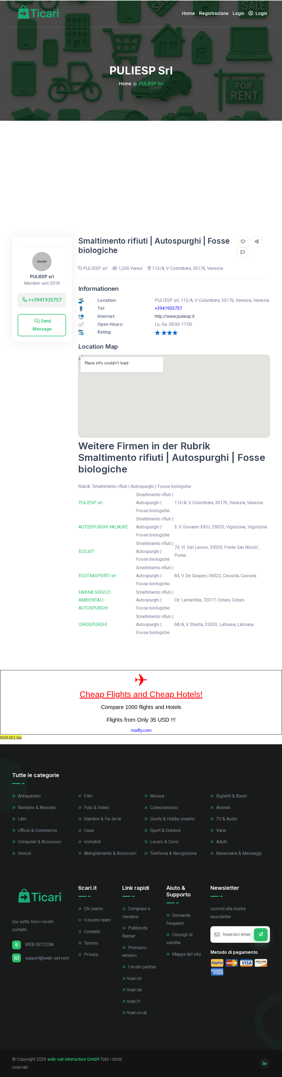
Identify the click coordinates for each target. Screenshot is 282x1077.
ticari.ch (134, 978)
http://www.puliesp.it (174, 316)
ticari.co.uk (137, 1012)
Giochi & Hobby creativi (172, 818)
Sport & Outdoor (165, 830)
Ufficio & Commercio (37, 830)
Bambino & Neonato (36, 807)
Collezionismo (163, 807)
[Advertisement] (141, 162)
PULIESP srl (42, 276)
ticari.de (134, 989)
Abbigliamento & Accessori (109, 853)
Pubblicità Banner (134, 932)
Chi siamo (93, 908)
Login (238, 13)
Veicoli (24, 853)
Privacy (90, 954)
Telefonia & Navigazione (173, 853)
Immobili (92, 841)
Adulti (221, 841)
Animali (222, 807)
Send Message (41, 325)
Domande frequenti (178, 919)
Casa (88, 830)
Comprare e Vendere (136, 912)
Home (188, 13)
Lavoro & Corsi (163, 841)
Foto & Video (96, 807)
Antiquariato (29, 796)
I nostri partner (141, 966)
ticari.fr (133, 1001)
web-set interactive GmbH (73, 1059)
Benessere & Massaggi (238, 853)
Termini (90, 943)
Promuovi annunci (134, 951)
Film (87, 796)
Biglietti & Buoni (231, 796)
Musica (156, 796)
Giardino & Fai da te (102, 818)
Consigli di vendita (179, 938)
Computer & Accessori (39, 841)
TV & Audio (226, 818)
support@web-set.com (47, 958)
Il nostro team (97, 920)
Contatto (91, 931)
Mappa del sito (186, 954)
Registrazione (214, 13)
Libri (21, 818)
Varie (220, 830)
